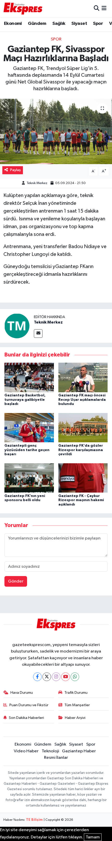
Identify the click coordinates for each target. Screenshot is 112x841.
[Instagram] (56, 676)
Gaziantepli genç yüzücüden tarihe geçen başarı (26, 450)
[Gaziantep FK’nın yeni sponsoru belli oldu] (29, 477)
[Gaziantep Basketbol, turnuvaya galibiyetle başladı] (29, 377)
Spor (98, 23)
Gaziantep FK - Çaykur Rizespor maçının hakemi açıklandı (81, 500)
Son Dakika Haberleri (26, 718)
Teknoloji (50, 751)
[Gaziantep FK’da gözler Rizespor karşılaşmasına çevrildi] (83, 427)
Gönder (15, 581)
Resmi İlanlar (56, 757)
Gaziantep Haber (79, 751)
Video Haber (26, 751)
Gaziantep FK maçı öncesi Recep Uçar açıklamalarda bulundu (82, 400)
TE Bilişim (34, 820)
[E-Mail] (38, 333)
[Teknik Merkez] (16, 326)
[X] (46, 676)
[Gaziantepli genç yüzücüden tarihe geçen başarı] (29, 427)
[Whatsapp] (75, 676)
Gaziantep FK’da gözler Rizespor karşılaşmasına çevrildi (80, 450)
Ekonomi (13, 23)
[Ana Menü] (104, 8)
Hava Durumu (21, 693)
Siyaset (79, 23)
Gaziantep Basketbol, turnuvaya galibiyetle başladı (25, 400)
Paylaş (15, 170)
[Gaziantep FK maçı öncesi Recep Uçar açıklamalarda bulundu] (83, 377)
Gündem (37, 23)
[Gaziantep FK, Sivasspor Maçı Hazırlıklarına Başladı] (56, 131)
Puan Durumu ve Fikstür (28, 705)
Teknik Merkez (37, 183)
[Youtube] (65, 676)
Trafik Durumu (76, 693)
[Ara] (96, 8)
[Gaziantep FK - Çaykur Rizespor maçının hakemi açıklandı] (83, 477)
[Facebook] (37, 676)
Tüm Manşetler (77, 705)
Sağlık (58, 23)
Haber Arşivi (75, 718)
